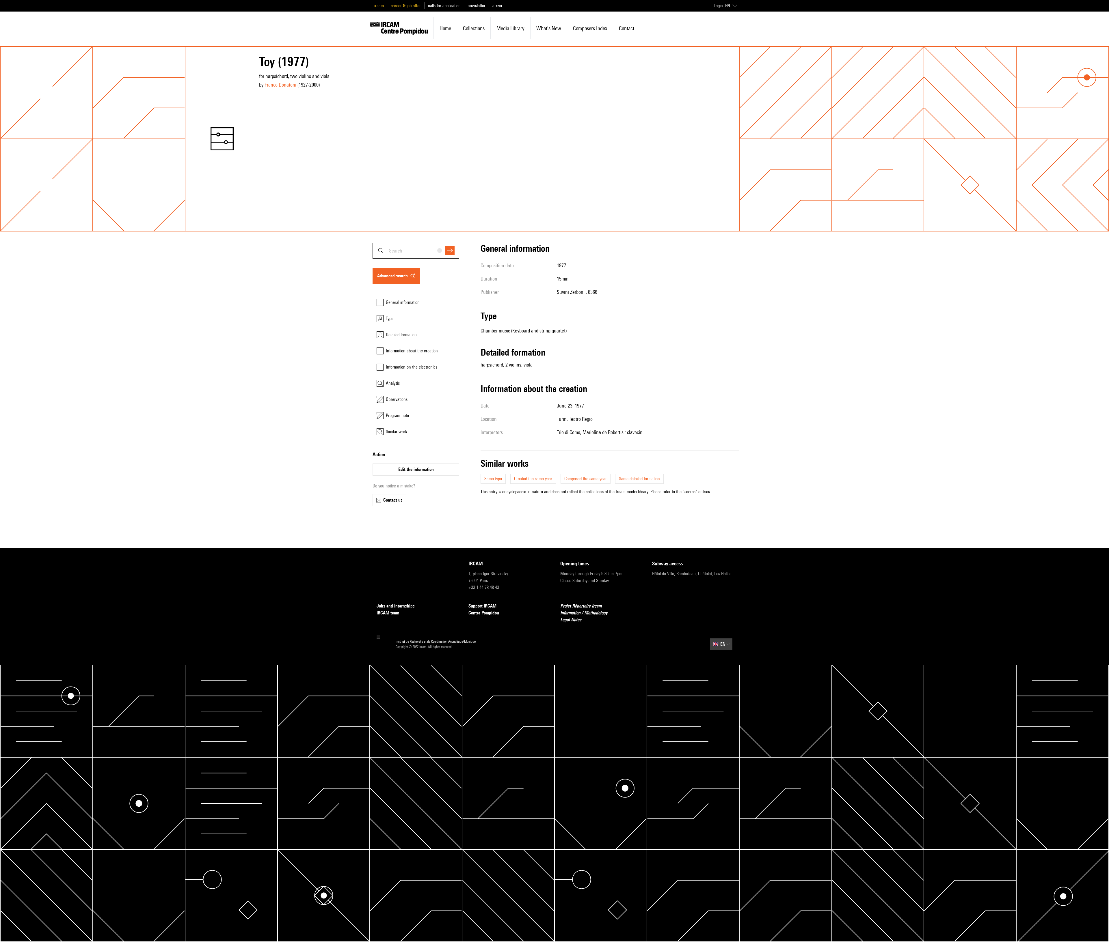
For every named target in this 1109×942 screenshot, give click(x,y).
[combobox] (416, 251)
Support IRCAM (482, 606)
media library (510, 28)
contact (626, 28)
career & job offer (406, 5)
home (445, 28)
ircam (379, 5)
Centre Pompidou (483, 613)
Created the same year (533, 478)
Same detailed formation (639, 478)
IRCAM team (388, 613)
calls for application (444, 5)
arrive (497, 5)
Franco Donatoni (280, 85)
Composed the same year (585, 478)
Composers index (590, 28)
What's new (548, 28)
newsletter (476, 5)
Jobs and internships (396, 606)
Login (718, 5)
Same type (493, 478)
